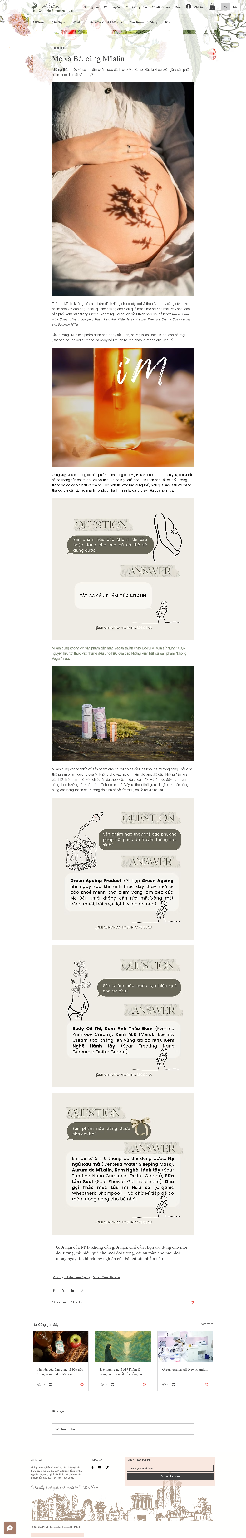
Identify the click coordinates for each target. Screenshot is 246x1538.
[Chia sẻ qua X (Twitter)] (63, 1290)
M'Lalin (77, 22)
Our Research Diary (143, 22)
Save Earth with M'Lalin (106, 22)
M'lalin (49, 6)
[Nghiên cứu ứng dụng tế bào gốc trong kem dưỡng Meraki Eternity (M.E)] (60, 1346)
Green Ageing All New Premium (185, 1369)
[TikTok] (107, 1467)
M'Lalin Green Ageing (77, 1277)
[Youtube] (100, 1467)
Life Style (58, 22)
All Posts (39, 22)
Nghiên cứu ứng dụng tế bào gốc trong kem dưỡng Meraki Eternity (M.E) (60, 1371)
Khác (168, 22)
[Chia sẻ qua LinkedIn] (72, 1290)
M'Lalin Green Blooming (107, 1277)
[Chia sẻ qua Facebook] (54, 1290)
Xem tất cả (207, 1324)
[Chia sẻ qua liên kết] (82, 1290)
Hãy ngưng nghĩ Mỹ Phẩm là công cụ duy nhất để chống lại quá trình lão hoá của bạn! (121, 1371)
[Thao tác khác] (191, 47)
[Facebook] (92, 1467)
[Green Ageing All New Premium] (185, 1346)
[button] (212, 6)
